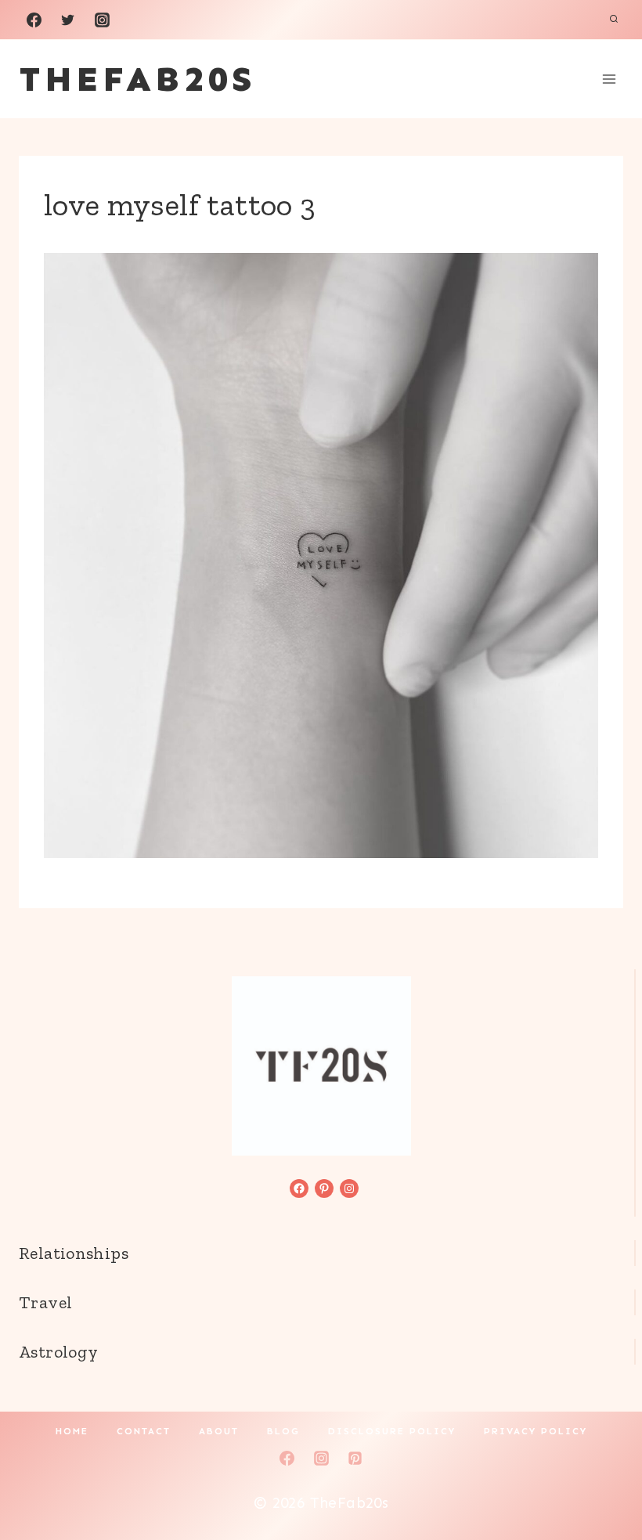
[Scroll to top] (604, 1478)
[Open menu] (608, 79)
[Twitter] (68, 19)
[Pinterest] (355, 1458)
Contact (144, 1431)
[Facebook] (34, 19)
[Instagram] (102, 19)
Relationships (73, 1253)
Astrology (58, 1351)
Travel (45, 1302)
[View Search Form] (613, 19)
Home (72, 1431)
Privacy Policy (535, 1431)
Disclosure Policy (392, 1431)
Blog (283, 1431)
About (219, 1431)
